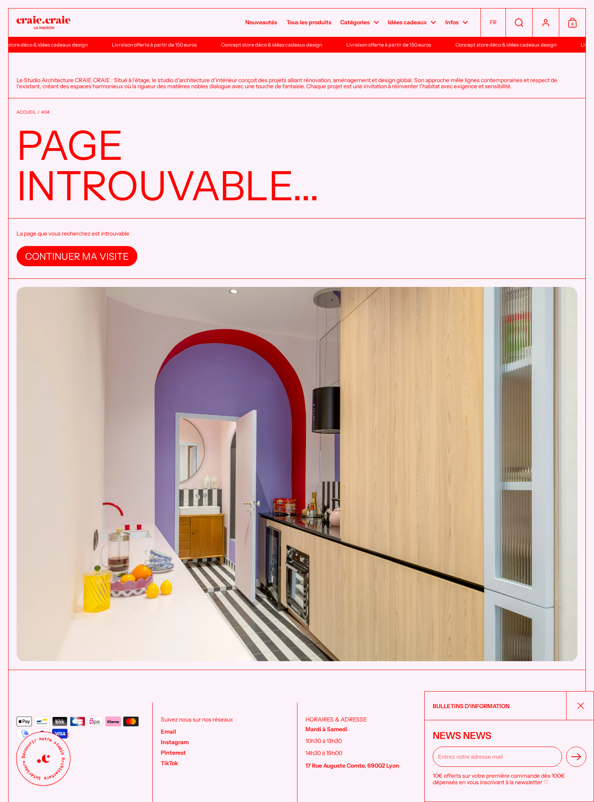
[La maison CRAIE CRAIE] (43, 23)
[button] (493, 22)
